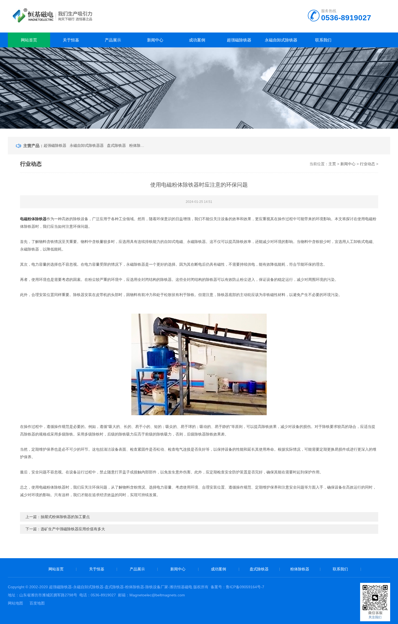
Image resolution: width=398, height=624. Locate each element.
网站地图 (15, 603)
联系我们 (323, 40)
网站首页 (29, 40)
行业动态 (367, 164)
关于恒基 (71, 40)
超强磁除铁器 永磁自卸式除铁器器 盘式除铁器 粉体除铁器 (94, 145)
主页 (332, 164)
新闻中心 (155, 40)
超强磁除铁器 (239, 40)
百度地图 (37, 603)
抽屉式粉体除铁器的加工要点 (65, 517)
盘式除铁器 (259, 569)
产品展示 (113, 40)
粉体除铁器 (299, 569)
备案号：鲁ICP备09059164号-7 (237, 587)
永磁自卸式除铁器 (281, 40)
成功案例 (197, 40)
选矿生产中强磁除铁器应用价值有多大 (73, 529)
